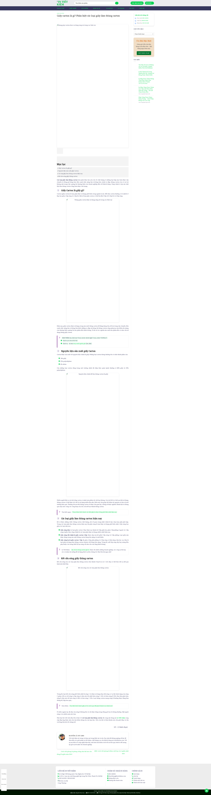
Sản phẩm (84, 8)
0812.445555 (145, 18)
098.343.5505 (145, 20)
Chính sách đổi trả (138, 780)
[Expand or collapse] (59, 158)
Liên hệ (141, 8)
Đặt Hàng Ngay (143, 53)
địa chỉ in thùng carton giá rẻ (80, 550)
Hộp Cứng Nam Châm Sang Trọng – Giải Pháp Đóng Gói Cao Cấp (146, 98)
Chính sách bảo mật (139, 782)
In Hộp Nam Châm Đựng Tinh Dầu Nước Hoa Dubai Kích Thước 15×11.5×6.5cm (146, 81)
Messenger (3, 784)
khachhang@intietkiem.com (117, 776)
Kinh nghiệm (60, 13)
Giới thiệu (72, 8)
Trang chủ (60, 8)
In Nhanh (121, 8)
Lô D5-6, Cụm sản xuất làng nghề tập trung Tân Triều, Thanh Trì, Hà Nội (80, 776)
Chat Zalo (4, 779)
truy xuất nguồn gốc (79, 343)
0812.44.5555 (63, 778)
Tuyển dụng (136, 778)
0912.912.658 (146, 23)
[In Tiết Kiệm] (64, 3)
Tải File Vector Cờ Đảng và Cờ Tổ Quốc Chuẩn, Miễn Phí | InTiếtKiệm (146, 66)
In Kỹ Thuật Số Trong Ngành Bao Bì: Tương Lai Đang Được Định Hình (146, 73)
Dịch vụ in (96, 8)
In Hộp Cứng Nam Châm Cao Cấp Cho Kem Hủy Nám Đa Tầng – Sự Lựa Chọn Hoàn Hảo (146, 89)
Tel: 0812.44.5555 (137, 3)
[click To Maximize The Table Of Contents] (60, 151)
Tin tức (131, 8)
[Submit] (117, 3)
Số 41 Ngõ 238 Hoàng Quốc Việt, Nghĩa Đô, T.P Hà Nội (74, 774)
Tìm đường (4, 773)
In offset (109, 8)
